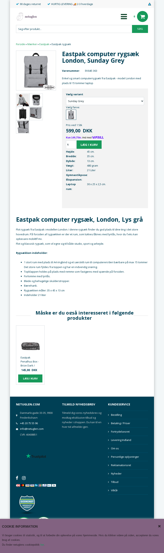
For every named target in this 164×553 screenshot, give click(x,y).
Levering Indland (121, 440)
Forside (20, 44)
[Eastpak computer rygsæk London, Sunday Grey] (36, 70)
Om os (115, 448)
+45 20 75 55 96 (29, 423)
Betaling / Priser (120, 423)
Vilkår (114, 490)
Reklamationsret (121, 465)
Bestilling (116, 415)
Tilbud (114, 482)
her (42, 544)
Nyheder (116, 473)
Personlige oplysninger (125, 457)
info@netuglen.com (32, 429)
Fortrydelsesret (120, 431)
